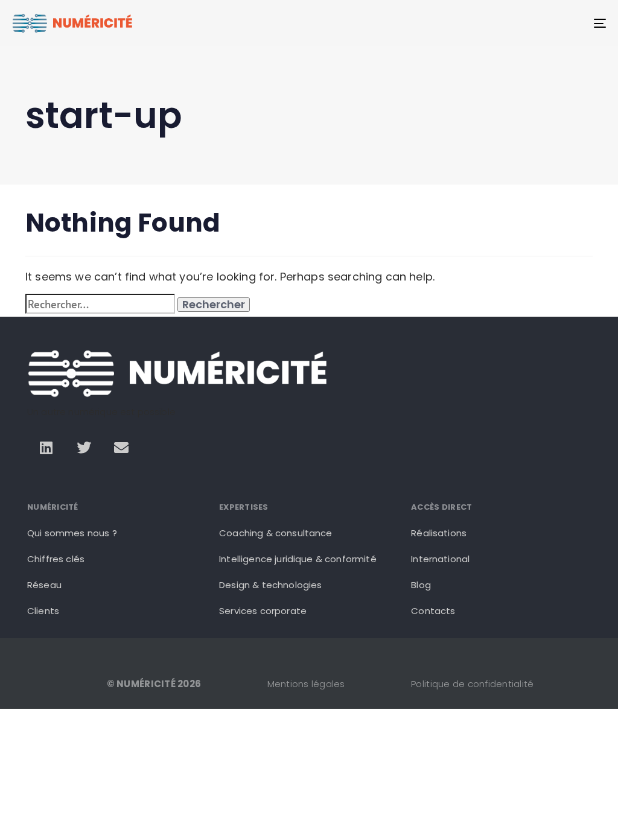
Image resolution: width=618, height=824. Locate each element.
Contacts (433, 610)
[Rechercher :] (100, 304)
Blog (421, 584)
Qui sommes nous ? (72, 533)
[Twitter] (84, 447)
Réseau (44, 584)
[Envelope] (121, 447)
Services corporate (263, 610)
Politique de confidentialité (472, 683)
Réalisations (439, 533)
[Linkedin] (46, 447)
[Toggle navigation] (507, 23)
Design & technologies (270, 584)
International (440, 559)
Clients (43, 610)
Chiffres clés (55, 559)
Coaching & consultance (276, 533)
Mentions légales (306, 683)
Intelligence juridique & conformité (298, 559)
